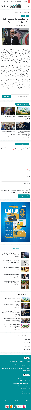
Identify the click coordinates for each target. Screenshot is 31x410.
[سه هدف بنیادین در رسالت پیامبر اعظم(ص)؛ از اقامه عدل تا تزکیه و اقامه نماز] (25, 326)
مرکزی (16, 12)
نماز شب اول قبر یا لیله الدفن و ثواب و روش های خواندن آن (10, 261)
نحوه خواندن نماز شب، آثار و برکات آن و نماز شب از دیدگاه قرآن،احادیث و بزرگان (10, 254)
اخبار (27, 16)
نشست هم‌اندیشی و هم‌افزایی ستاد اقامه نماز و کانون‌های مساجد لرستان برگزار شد (23, 134)
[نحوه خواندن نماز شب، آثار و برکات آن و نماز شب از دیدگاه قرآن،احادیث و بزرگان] (25, 255)
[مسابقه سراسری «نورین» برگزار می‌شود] (23, 111)
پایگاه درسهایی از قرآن (23, 380)
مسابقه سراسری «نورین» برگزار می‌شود (24, 117)
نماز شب (27, 339)
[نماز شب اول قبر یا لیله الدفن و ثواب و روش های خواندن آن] (25, 263)
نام (28, 170)
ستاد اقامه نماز (23, 12)
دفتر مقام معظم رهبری (23, 378)
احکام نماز (27, 343)
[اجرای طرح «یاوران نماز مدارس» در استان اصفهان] (8, 111)
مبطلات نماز (26, 349)
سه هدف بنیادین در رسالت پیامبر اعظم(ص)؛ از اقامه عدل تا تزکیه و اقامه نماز (11, 326)
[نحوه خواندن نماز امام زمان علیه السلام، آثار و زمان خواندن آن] (25, 284)
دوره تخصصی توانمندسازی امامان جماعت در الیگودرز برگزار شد (8, 133)
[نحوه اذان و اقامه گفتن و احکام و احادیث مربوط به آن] (25, 276)
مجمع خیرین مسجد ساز (23, 386)
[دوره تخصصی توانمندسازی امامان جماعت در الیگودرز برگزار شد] (8, 126)
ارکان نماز (27, 346)
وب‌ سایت (27, 183)
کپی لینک (6, 96)
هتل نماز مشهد (25, 391)
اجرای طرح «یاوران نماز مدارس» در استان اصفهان (9, 117)
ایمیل (28, 177)
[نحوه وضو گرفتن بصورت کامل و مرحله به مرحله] (25, 269)
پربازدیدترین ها (15, 248)
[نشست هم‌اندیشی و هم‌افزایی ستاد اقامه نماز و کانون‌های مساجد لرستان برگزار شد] (23, 126)
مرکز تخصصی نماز (24, 388)
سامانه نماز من (25, 393)
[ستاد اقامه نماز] (15, 6)
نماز (8, 400)
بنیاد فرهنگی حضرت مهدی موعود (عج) (20, 383)
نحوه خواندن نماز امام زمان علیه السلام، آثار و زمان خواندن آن (11, 282)
